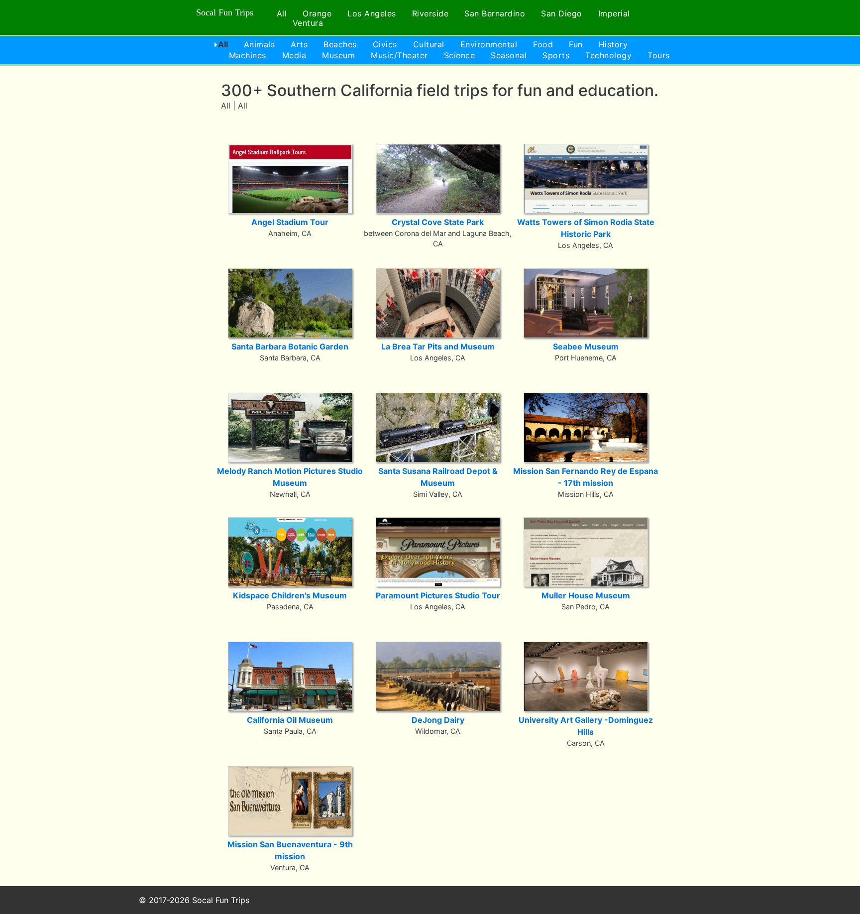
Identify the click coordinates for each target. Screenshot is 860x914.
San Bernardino (494, 13)
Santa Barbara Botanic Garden (289, 346)
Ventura (308, 23)
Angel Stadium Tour (289, 222)
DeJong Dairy (438, 720)
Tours (658, 55)
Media (294, 55)
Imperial (614, 13)
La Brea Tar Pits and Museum (438, 346)
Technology (608, 55)
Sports (555, 55)
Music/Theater (399, 55)
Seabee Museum (586, 346)
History (613, 44)
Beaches (340, 44)
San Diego (561, 13)
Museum (338, 55)
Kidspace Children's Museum (290, 595)
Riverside (430, 13)
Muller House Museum (585, 595)
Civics (385, 44)
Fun (576, 44)
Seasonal (509, 55)
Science (459, 55)
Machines (247, 55)
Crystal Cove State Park (438, 222)
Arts (299, 44)
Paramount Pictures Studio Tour (438, 595)
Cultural (428, 44)
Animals (259, 44)
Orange (317, 13)
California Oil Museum (290, 720)
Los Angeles (371, 13)
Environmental (489, 44)
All (282, 13)
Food (543, 44)
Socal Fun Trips (224, 12)
